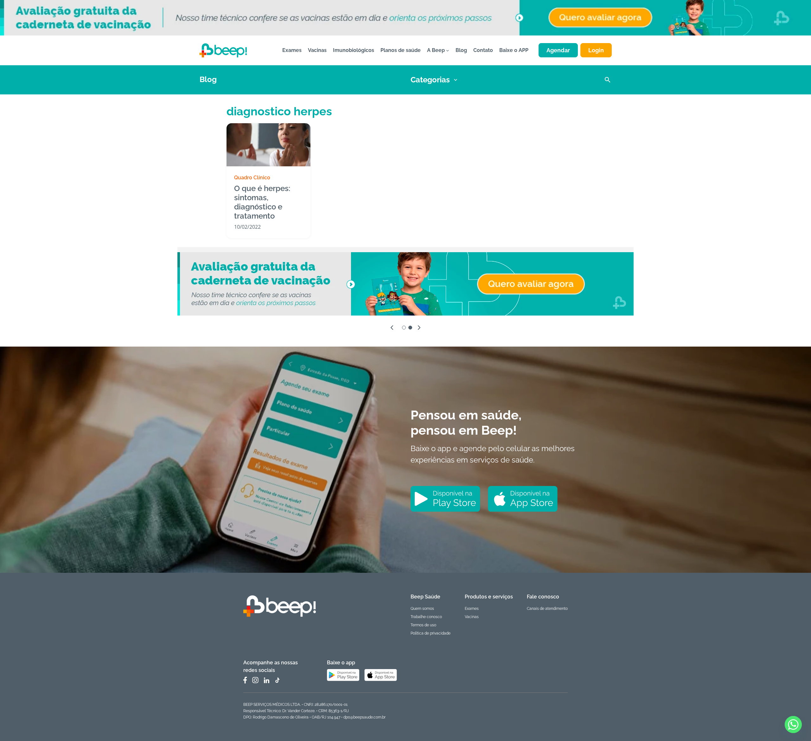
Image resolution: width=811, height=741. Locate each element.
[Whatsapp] (793, 724)
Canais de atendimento (547, 608)
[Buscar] (607, 80)
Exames (472, 608)
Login (596, 50)
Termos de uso (423, 625)
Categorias (430, 79)
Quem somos (422, 608)
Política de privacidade (430, 633)
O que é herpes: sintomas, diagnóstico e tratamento (262, 202)
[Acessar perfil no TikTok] (277, 680)
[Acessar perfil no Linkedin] (266, 680)
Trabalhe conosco (426, 617)
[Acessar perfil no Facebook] (245, 680)
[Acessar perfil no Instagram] (255, 680)
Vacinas (472, 617)
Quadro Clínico (252, 178)
